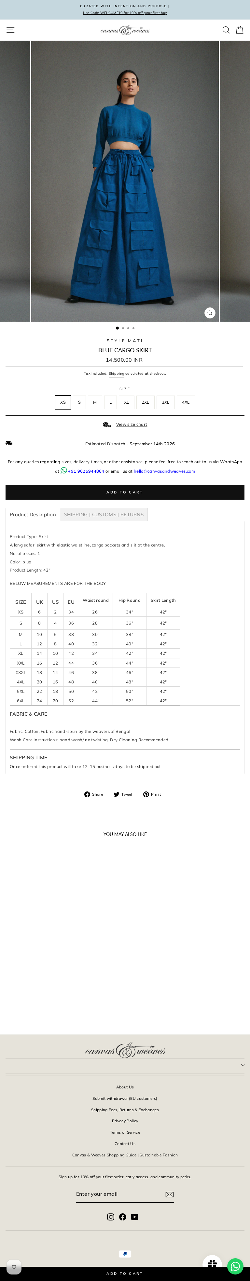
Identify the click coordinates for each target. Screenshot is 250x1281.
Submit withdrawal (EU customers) (124, 1098)
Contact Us (125, 1143)
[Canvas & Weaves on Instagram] (110, 1216)
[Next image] (90, 915)
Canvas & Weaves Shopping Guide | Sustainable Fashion (125, 1155)
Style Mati (125, 340)
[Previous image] (13, 915)
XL (126, 402)
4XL (186, 402)
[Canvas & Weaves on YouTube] (134, 1216)
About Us (125, 1087)
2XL (145, 402)
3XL (166, 402)
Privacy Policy (125, 1120)
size (124, 389)
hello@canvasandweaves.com (164, 471)
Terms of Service (125, 1132)
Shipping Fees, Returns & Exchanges (125, 1109)
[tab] (33, 514)
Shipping (117, 373)
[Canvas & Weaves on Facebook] (122, 1216)
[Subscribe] (169, 1194)
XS (63, 402)
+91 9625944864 (86, 471)
